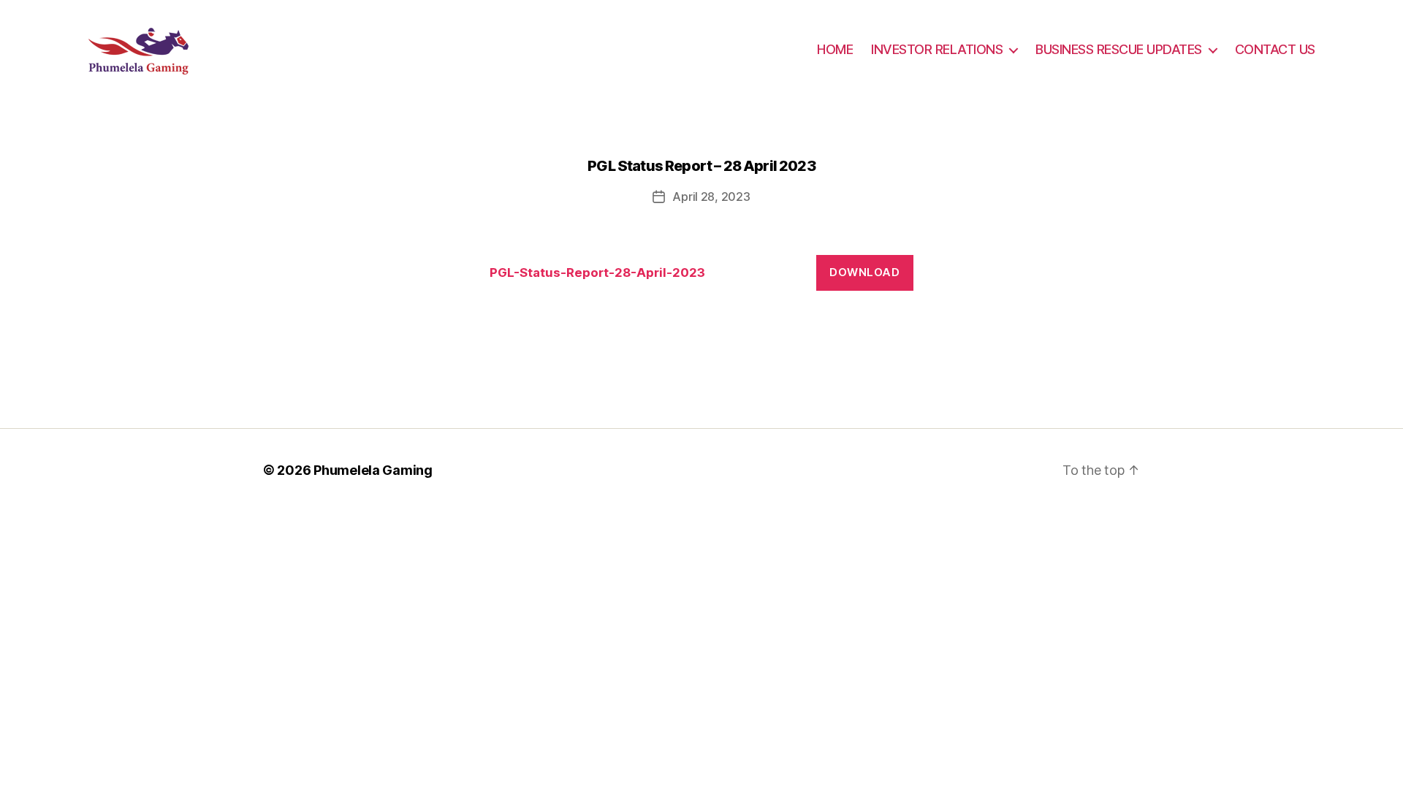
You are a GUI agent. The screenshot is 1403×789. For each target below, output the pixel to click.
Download (864, 272)
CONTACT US (1275, 49)
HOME (835, 49)
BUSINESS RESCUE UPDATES (1118, 49)
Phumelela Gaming (373, 470)
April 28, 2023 (711, 196)
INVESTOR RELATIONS (937, 49)
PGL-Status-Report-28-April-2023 (597, 272)
